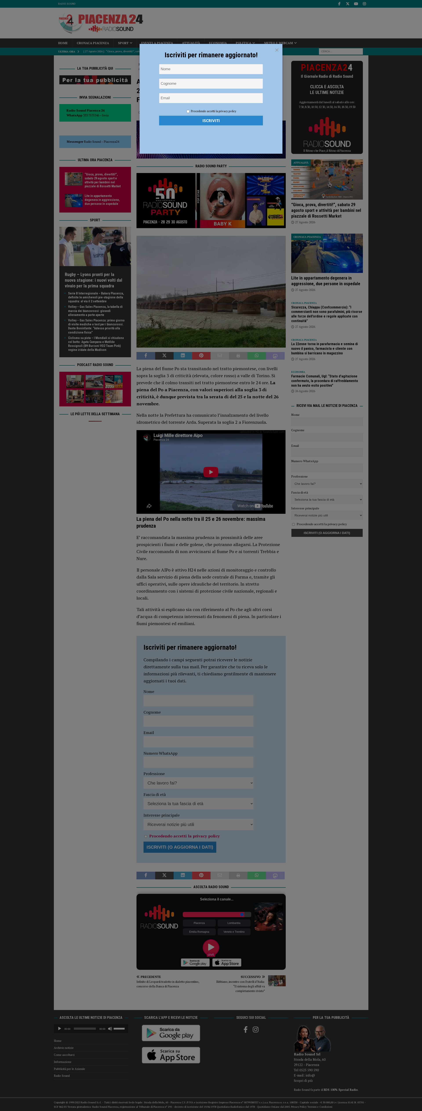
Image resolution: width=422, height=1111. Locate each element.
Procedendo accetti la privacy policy (213, 111)
